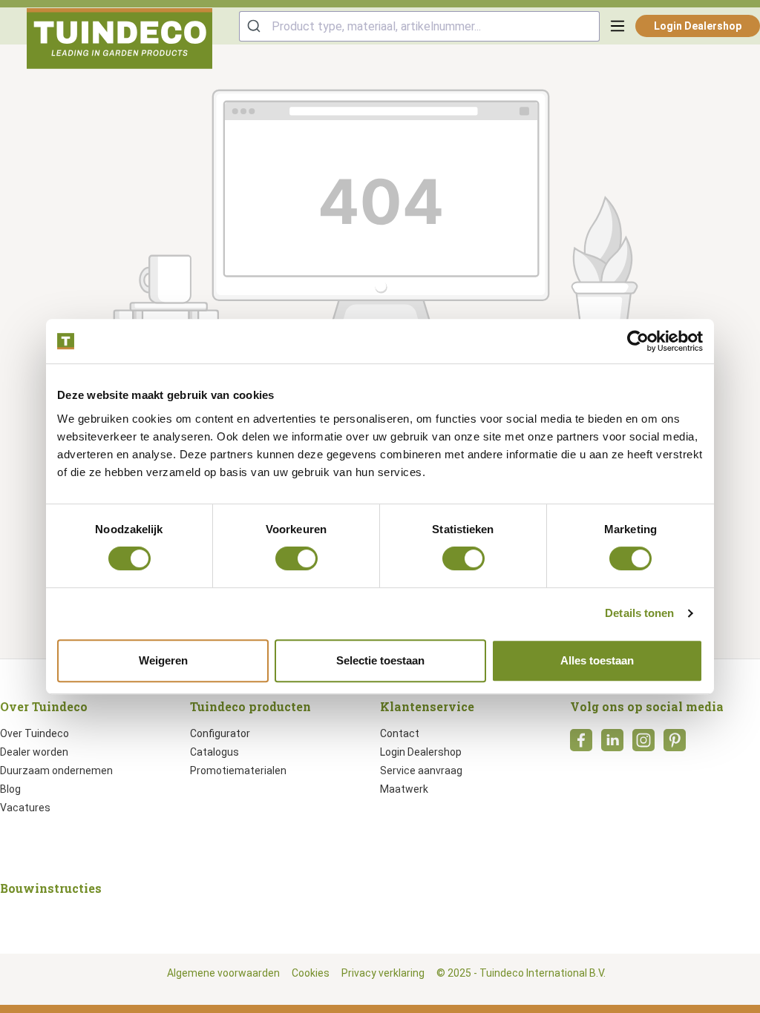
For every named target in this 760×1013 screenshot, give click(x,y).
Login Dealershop (697, 26)
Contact (399, 733)
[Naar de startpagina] (119, 38)
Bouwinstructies (51, 888)
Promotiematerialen (238, 770)
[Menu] (617, 26)
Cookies (311, 973)
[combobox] (419, 26)
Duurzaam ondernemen (56, 770)
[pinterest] (675, 744)
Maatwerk (404, 789)
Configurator (220, 733)
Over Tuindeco (34, 733)
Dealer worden (34, 752)
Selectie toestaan (380, 660)
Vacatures (25, 808)
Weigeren (163, 660)
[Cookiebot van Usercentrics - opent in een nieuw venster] (638, 341)
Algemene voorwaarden (223, 973)
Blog (10, 789)
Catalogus (214, 752)
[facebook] (581, 744)
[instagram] (643, 744)
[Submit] (256, 26)
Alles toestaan (597, 660)
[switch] (296, 558)
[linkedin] (612, 744)
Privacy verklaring (383, 973)
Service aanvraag (421, 770)
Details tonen (639, 613)
